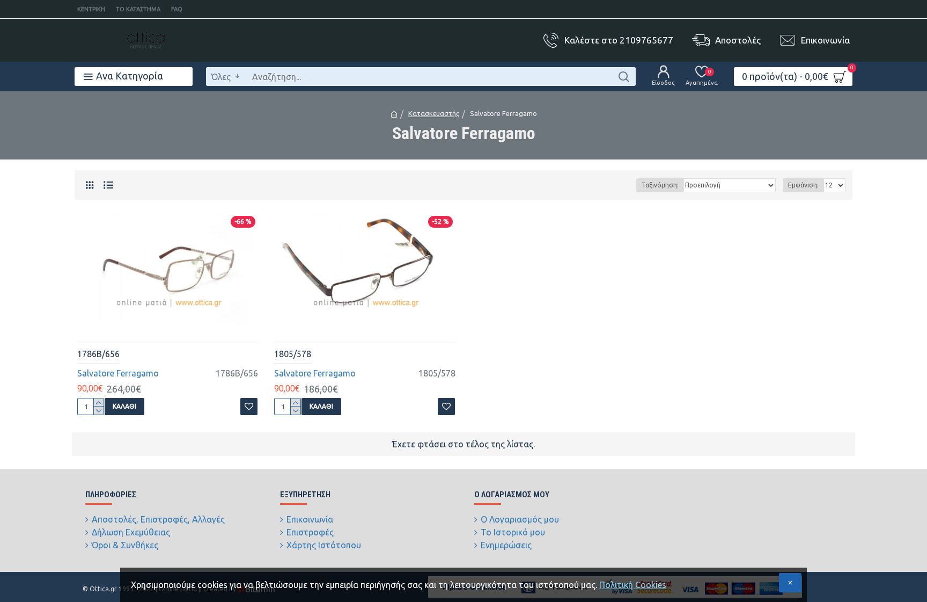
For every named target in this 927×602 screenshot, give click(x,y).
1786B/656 (98, 354)
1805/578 (292, 354)
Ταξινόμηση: (660, 185)
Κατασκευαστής (433, 113)
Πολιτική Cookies (632, 585)
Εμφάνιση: (803, 185)
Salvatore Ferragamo (118, 373)
